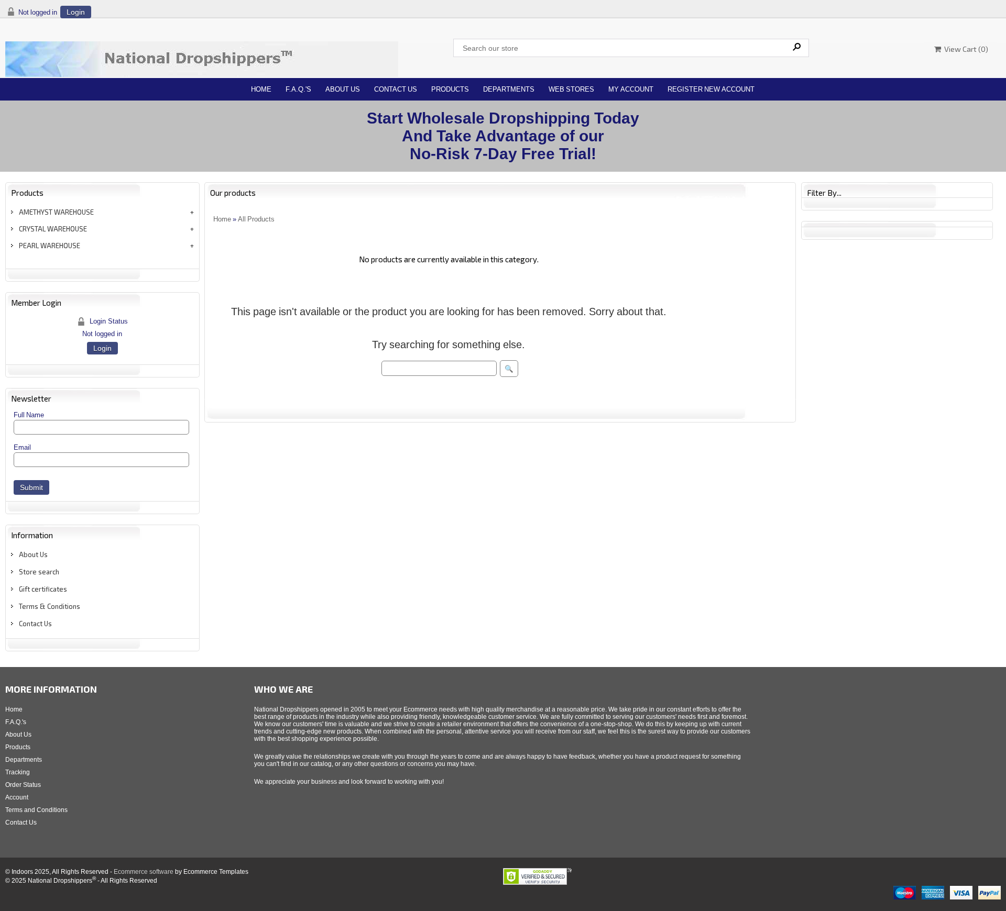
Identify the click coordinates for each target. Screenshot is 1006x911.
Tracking (17, 772)
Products (450, 89)
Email (22, 447)
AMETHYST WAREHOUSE (56, 212)
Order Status (23, 784)
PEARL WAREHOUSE (49, 245)
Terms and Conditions (36, 810)
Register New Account (711, 89)
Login (76, 12)
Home (261, 89)
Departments (508, 89)
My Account (630, 89)
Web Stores (571, 89)
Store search (39, 572)
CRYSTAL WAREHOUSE (53, 229)
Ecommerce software (143, 871)
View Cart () (964, 49)
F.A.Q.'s (298, 89)
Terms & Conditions (49, 606)
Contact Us (395, 89)
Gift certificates (43, 589)
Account (16, 797)
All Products (256, 219)
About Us (342, 89)
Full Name (29, 415)
